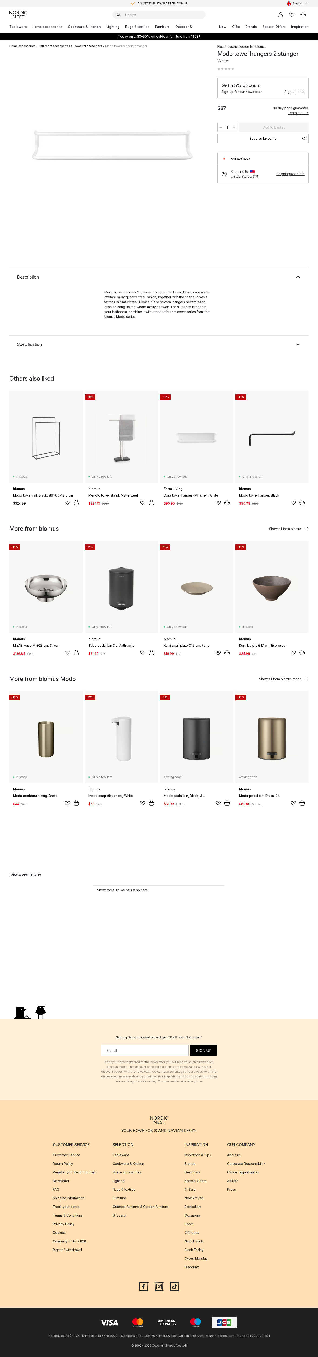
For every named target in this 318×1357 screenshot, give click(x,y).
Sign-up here (294, 92)
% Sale (190, 1189)
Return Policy (63, 1164)
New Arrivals (194, 1198)
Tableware (18, 27)
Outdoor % (184, 27)
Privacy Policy (63, 1224)
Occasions (193, 1215)
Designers (192, 1172)
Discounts (192, 1267)
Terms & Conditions (68, 1215)
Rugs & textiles (137, 27)
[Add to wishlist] (67, 503)
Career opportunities (243, 1172)
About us (234, 1155)
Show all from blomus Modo (280, 679)
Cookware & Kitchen (128, 1164)
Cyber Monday (196, 1258)
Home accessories (47, 27)
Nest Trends (194, 1241)
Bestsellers (193, 1207)
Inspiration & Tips (198, 1155)
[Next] (199, 145)
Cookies (59, 1233)
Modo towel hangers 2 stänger (126, 46)
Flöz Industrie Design (233, 46)
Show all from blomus (285, 529)
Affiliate (232, 1181)
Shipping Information (68, 1198)
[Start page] (18, 14)
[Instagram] (159, 1286)
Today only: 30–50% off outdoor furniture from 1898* (159, 36)
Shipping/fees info (290, 174)
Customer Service (66, 1155)
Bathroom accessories (54, 46)
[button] (225, 69)
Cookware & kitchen (84, 27)
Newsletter (61, 1181)
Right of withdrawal (67, 1250)
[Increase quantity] (234, 127)
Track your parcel (66, 1207)
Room (189, 1224)
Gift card (119, 1215)
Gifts (236, 27)
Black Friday (194, 1250)
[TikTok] (174, 1286)
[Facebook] (143, 1286)
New (223, 27)
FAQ (56, 1189)
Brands (251, 27)
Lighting (113, 27)
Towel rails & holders (87, 46)
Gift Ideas (192, 1233)
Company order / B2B (69, 1241)
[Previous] (25, 145)
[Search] (118, 15)
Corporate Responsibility (246, 1164)
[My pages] (280, 14)
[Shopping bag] (303, 14)
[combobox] (298, 3)
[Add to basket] (76, 502)
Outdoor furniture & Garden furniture (140, 1207)
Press (231, 1189)
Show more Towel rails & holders (122, 890)
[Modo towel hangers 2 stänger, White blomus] (112, 145)
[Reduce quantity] (220, 127)
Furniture (162, 27)
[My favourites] (292, 14)
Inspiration (300, 27)
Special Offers (274, 27)
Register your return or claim (74, 1172)
